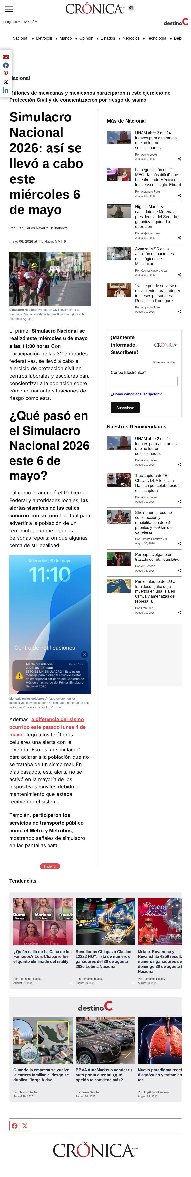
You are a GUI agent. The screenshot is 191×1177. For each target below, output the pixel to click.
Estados (108, 38)
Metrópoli (44, 38)
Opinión (86, 38)
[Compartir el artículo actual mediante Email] (6, 57)
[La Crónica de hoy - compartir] (180, 159)
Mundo (66, 38)
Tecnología (156, 38)
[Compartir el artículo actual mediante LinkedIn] (6, 90)
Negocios (131, 38)
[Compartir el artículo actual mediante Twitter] (6, 82)
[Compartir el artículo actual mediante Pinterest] (6, 73)
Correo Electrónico (128, 372)
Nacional (20, 38)
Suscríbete (125, 407)
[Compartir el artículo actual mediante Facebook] (6, 65)
